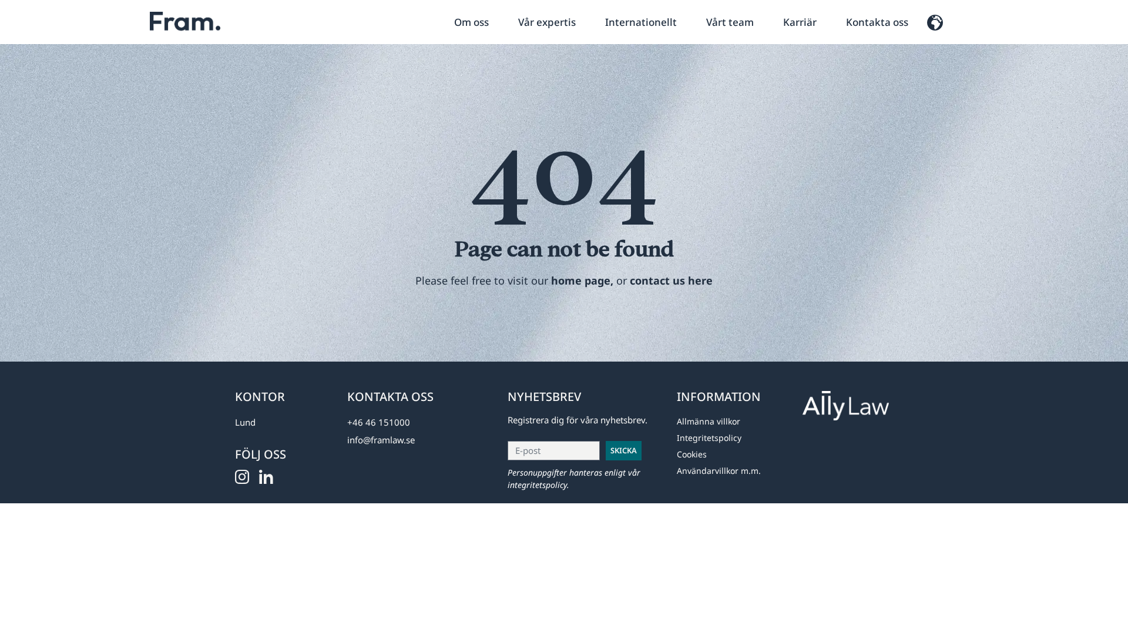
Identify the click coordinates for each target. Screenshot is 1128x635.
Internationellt (641, 22)
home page (580, 280)
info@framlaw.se (381, 440)
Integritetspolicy (709, 437)
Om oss (471, 22)
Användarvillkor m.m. (719, 470)
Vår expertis (547, 22)
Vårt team (730, 22)
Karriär (800, 22)
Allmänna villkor (708, 421)
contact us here (671, 280)
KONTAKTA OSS (390, 397)
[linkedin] (270, 477)
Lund (245, 422)
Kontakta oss (877, 22)
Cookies (692, 454)
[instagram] (246, 477)
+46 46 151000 (378, 422)
